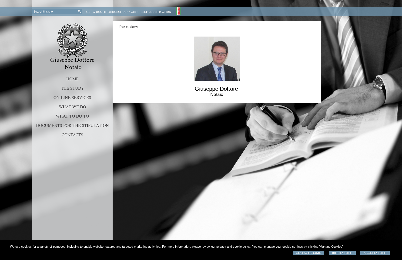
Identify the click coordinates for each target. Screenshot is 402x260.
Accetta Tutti (375, 253)
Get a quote (96, 12)
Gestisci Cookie (308, 253)
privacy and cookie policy (233, 246)
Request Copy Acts (123, 12)
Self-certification (156, 12)
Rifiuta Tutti (342, 253)
